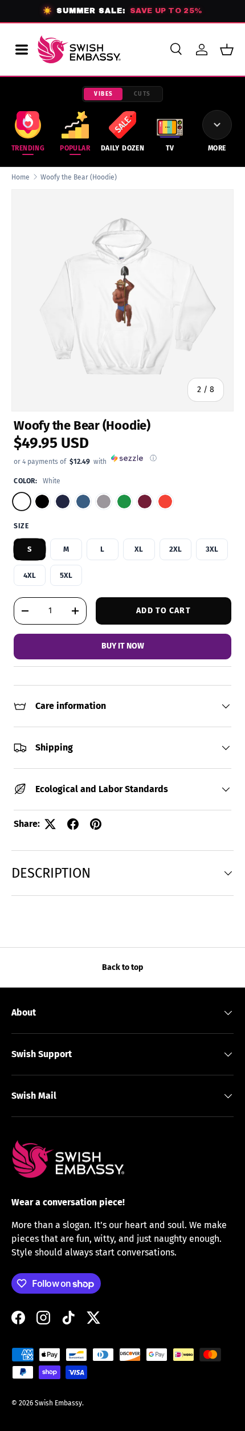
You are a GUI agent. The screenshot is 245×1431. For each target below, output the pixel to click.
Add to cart (163, 610)
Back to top (122, 967)
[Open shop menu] (21, 49)
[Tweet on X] (50, 824)
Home (20, 177)
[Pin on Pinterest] (95, 824)
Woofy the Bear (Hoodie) (78, 177)
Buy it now (122, 646)
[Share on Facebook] (73, 824)
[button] (226, 49)
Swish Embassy (58, 1403)
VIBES (103, 94)
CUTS (142, 94)
